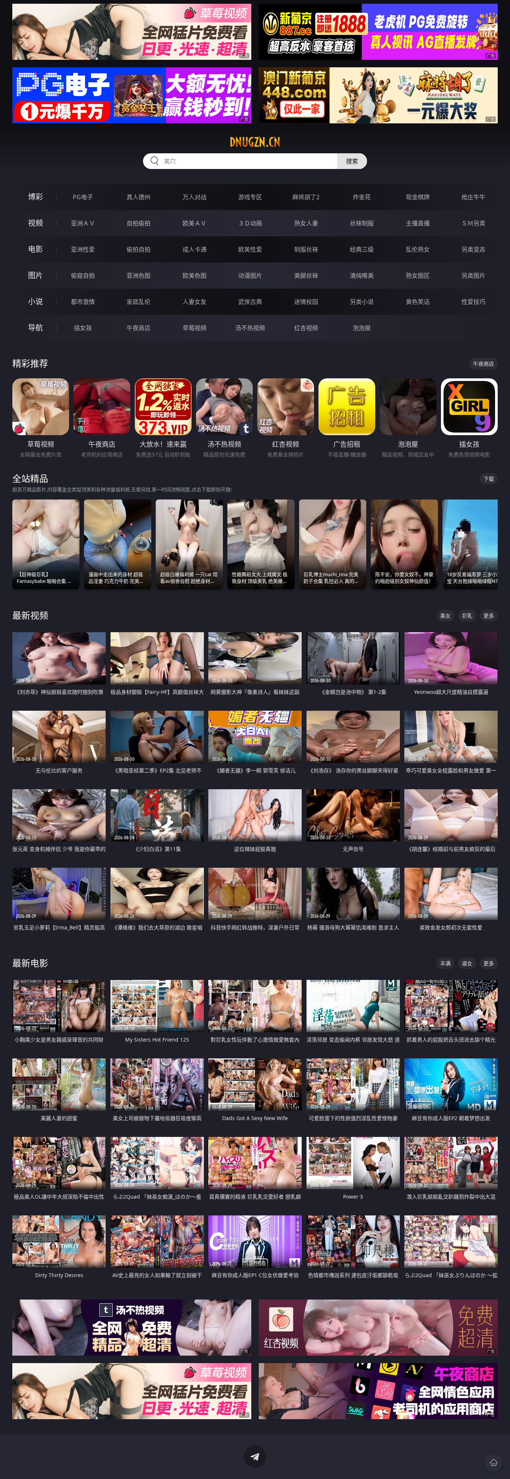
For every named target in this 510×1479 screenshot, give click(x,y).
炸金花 (362, 197)
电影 (35, 249)
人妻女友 (194, 302)
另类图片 (473, 275)
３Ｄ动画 (250, 223)
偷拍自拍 (138, 249)
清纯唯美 (362, 275)
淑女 (467, 963)
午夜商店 (138, 328)
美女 (445, 615)
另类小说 (362, 302)
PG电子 (83, 197)
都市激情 (83, 302)
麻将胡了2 (306, 197)
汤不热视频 (250, 328)
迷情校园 (306, 302)
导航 (35, 328)
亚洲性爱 (83, 249)
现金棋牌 (418, 197)
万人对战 (194, 197)
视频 (35, 223)
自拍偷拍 (138, 223)
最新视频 (30, 615)
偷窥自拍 (83, 275)
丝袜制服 (362, 223)
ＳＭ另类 (473, 223)
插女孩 (83, 328)
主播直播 (418, 223)
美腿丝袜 (306, 275)
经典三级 (362, 249)
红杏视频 (306, 328)
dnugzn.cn (255, 142)
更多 (488, 615)
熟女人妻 (306, 223)
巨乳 (467, 615)
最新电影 (30, 963)
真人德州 (138, 197)
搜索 (352, 161)
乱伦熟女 (418, 249)
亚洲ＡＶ (83, 223)
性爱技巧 (473, 302)
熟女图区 (418, 275)
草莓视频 (194, 328)
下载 (488, 478)
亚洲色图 (138, 275)
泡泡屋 (362, 328)
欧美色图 (194, 275)
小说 (35, 301)
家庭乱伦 (138, 302)
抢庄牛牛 (473, 197)
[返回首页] (494, 1463)
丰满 (445, 963)
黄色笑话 (418, 302)
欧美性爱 (250, 249)
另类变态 (473, 249)
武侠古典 (250, 302)
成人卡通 (194, 249)
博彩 (35, 197)
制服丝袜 (306, 249)
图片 (35, 275)
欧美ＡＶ (194, 223)
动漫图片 (250, 275)
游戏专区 (250, 197)
